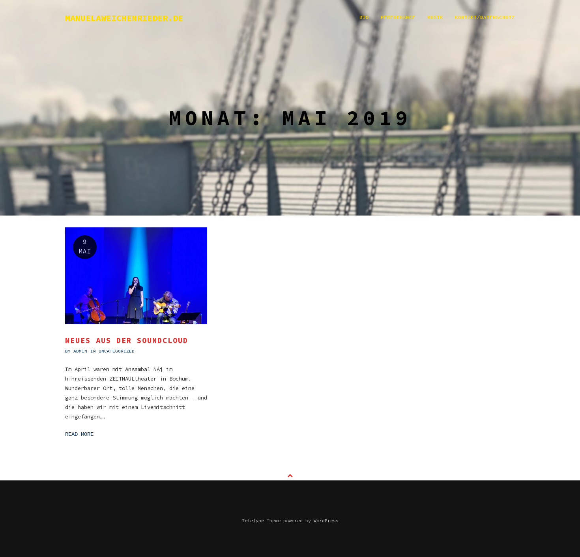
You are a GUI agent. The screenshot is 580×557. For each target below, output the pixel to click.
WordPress (326, 520)
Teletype (253, 520)
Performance (398, 18)
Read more (79, 434)
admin (80, 351)
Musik (435, 18)
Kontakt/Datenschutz (485, 18)
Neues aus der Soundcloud (126, 340)
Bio (364, 18)
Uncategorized (117, 351)
